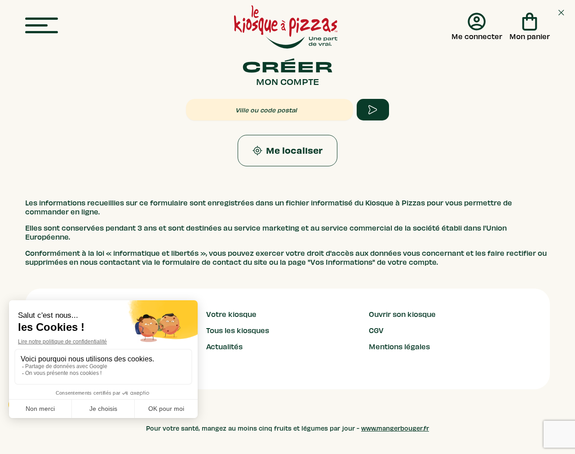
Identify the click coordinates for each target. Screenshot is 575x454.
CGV (376, 331)
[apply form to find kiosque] (373, 109)
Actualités (224, 347)
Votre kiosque (231, 315)
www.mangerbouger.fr (395, 428)
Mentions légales (399, 347)
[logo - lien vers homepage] (285, 27)
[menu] (41, 26)
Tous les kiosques (237, 331)
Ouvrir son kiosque (402, 315)
